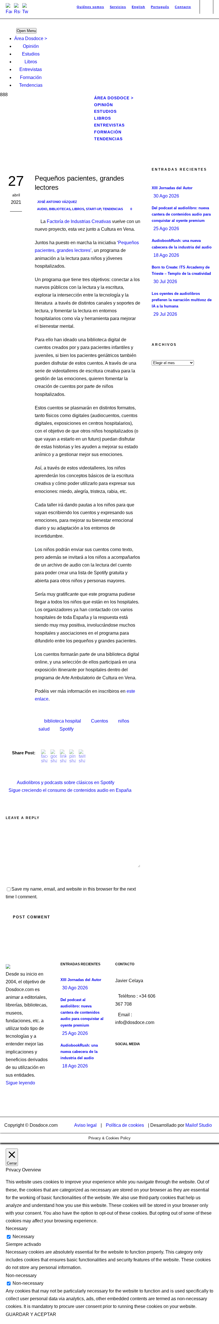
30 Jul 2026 (165, 281)
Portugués (160, 7)
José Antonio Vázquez (57, 202)
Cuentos (99, 721)
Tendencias (30, 85)
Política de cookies (125, 1125)
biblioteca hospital (62, 721)
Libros (31, 61)
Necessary (23, 1236)
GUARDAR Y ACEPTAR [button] (31, 1314)
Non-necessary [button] (21, 1275)
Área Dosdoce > (30, 38)
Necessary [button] (16, 1228)
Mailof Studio (198, 1125)
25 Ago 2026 (166, 228)
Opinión (31, 46)
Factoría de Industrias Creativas (79, 221)
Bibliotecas (59, 209)
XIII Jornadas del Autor (172, 188)
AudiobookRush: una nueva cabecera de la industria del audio (79, 1051)
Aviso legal (85, 1125)
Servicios (118, 7)
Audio (42, 209)
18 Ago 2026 (166, 255)
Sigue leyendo (20, 1082)
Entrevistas (30, 69)
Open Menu (26, 31)
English (138, 7)
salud (44, 729)
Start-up (93, 209)
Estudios (31, 54)
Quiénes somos (90, 7)
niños (123, 721)
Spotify (67, 729)
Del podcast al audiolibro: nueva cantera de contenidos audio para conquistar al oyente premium (181, 214)
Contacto (183, 7)
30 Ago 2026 (166, 196)
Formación (31, 77)
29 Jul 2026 (165, 314)
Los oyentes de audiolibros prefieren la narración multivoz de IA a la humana (182, 299)
